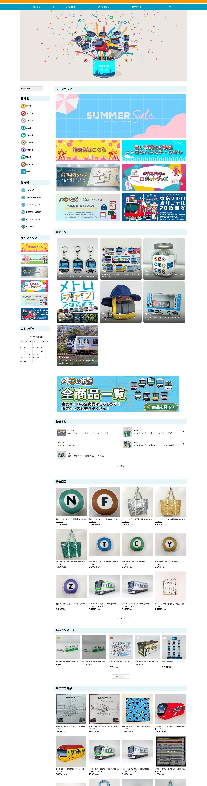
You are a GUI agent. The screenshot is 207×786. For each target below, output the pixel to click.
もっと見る (120, 466)
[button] (170, 7)
